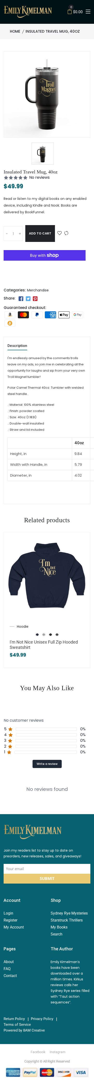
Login (8, 913)
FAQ (7, 968)
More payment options (44, 272)
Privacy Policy (42, 1019)
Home (15, 31)
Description (17, 346)
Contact (10, 975)
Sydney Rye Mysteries (69, 913)
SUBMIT (47, 878)
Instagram (57, 1052)
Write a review (47, 764)
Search (56, 934)
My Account (14, 927)
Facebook (38, 1052)
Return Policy (14, 1019)
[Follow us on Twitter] (28, 298)
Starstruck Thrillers (67, 920)
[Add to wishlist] (59, 233)
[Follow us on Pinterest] (35, 298)
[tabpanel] (47, 785)
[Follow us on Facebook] (21, 298)
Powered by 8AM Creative (24, 1030)
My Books (59, 927)
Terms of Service (17, 1025)
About (9, 961)
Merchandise (38, 290)
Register (10, 920)
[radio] (37, 634)
